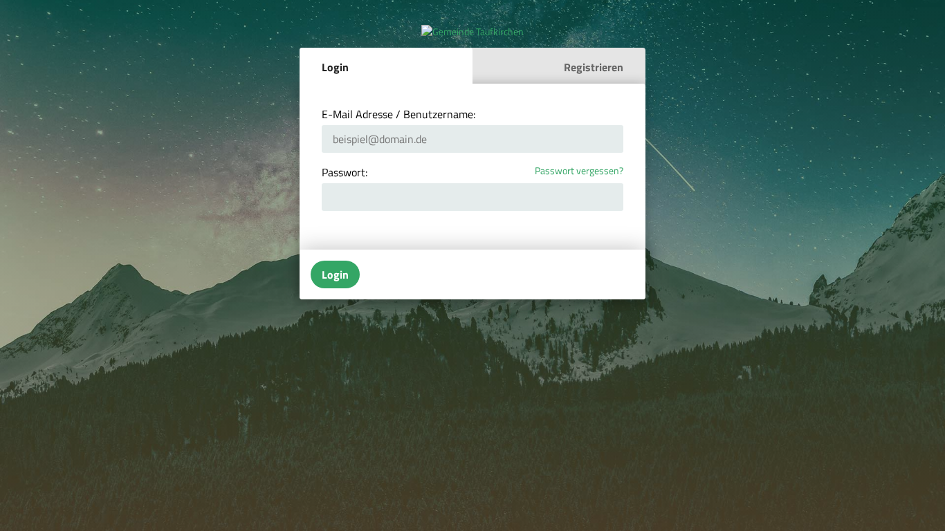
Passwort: (344, 172)
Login (335, 67)
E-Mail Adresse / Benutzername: (398, 114)
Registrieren (593, 67)
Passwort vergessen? (579, 171)
